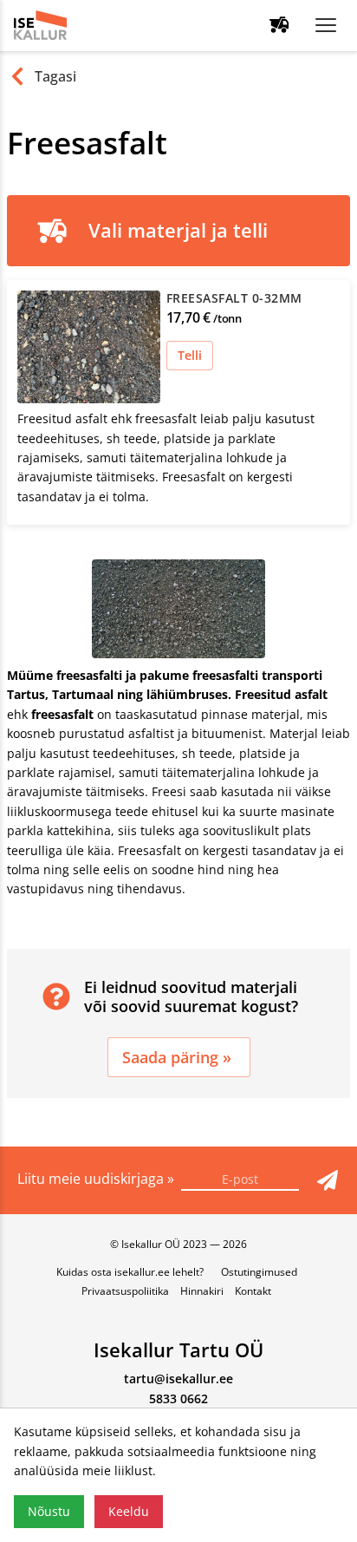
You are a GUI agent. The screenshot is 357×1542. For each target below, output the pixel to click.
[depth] (325, 25)
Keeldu (128, 1511)
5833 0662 (178, 1398)
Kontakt (253, 1291)
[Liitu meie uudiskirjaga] (327, 1180)
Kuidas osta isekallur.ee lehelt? (130, 1271)
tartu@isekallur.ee (178, 1378)
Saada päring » (179, 1057)
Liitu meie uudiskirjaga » (97, 1178)
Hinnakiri (202, 1291)
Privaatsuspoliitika (125, 1291)
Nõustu (49, 1511)
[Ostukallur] (279, 25)
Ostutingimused (259, 1271)
